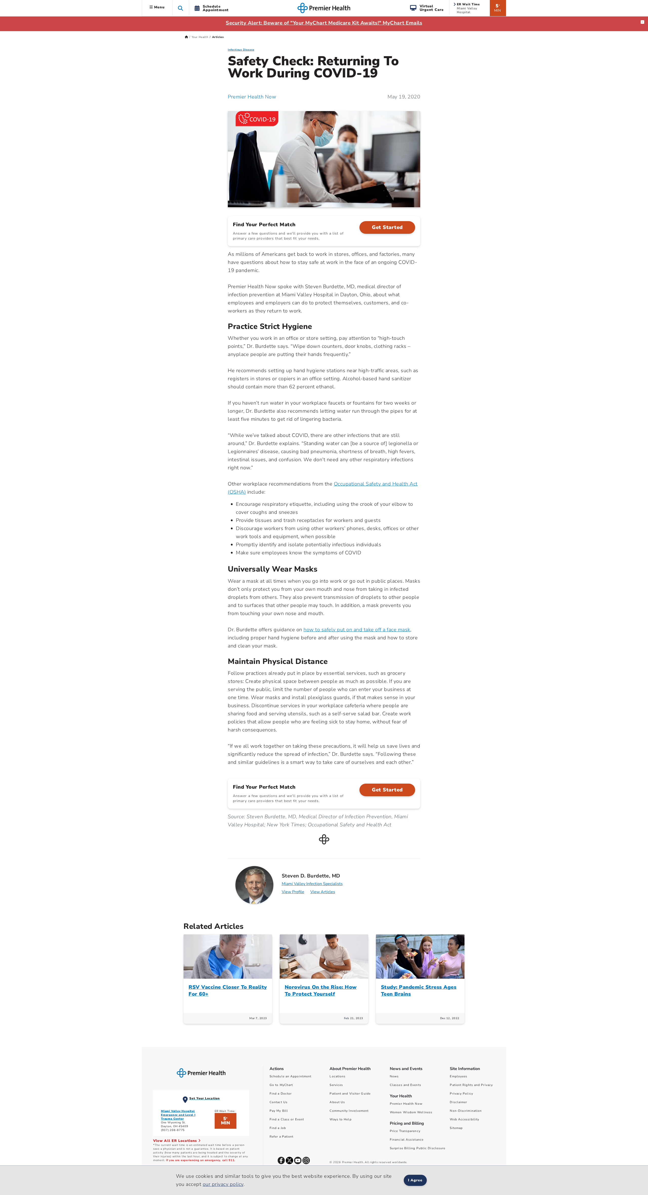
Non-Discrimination (466, 1111)
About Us (337, 1102)
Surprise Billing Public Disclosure (417, 1148)
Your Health (200, 37)
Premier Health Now (252, 96)
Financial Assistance (406, 1140)
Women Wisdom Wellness (411, 1112)
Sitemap (456, 1128)
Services (336, 1085)
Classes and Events (405, 1085)
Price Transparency (405, 1131)
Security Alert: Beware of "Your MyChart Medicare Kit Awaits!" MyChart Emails (324, 22)
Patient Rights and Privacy (471, 1085)
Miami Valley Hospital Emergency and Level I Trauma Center (178, 1115)
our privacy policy (223, 1184)
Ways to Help (340, 1119)
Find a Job (278, 1128)
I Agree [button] (415, 1180)
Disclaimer (458, 1102)
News (394, 1076)
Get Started (387, 227)
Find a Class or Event (287, 1119)
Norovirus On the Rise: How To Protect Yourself (321, 990)
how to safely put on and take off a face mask (356, 629)
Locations (338, 1076)
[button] (180, 8)
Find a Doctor (281, 1094)
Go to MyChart (281, 1085)
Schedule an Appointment (290, 1076)
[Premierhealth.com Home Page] (186, 37)
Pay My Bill (279, 1111)
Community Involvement (349, 1111)
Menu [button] (159, 7)
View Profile (293, 892)
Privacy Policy (461, 1094)
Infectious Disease (241, 50)
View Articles (322, 892)
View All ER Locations (175, 1140)
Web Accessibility (464, 1119)
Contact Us (279, 1102)
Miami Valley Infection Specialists (312, 884)
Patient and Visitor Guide (350, 1094)
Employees (458, 1076)
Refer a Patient (282, 1137)
